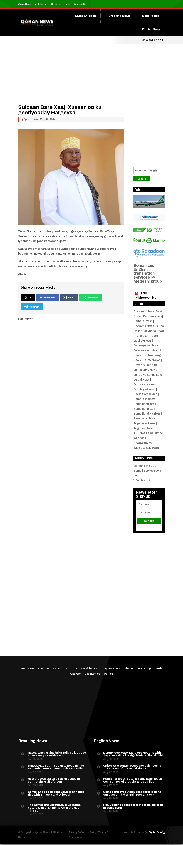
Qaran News (24, 4)
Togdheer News (143, 428)
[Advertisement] (71, 79)
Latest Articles (86, 15)
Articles (39, 4)
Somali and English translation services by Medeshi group (147, 273)
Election (129, 668)
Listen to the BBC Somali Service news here (147, 470)
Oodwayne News (144, 384)
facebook (49, 297)
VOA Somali (141, 480)
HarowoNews (151, 360)
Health (159, 668)
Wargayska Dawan (146, 447)
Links (67, 4)
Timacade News (144, 418)
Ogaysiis (75, 674)
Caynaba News (154, 330)
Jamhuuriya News (145, 369)
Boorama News (143, 326)
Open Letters (92, 674)
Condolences (89, 668)
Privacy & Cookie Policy (83, 832)
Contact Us (80, 4)
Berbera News (152, 316)
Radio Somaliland (145, 394)
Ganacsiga (145, 668)
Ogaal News (141, 379)
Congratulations (111, 668)
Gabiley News (142, 340)
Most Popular (151, 15)
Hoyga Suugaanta (145, 364)
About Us (56, 4)
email (71, 297)
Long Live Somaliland (147, 374)
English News (151, 29)
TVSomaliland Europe (148, 433)
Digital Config (157, 832)
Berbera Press (143, 321)
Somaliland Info (144, 403)
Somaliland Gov (144, 408)
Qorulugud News (144, 389)
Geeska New (141, 350)
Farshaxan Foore (146, 335)
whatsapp (93, 297)
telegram (34, 306)
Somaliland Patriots (146, 413)
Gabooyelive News (145, 345)
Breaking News (119, 15)
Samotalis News (144, 399)
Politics (108, 674)
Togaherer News (144, 423)
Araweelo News (143, 311)
